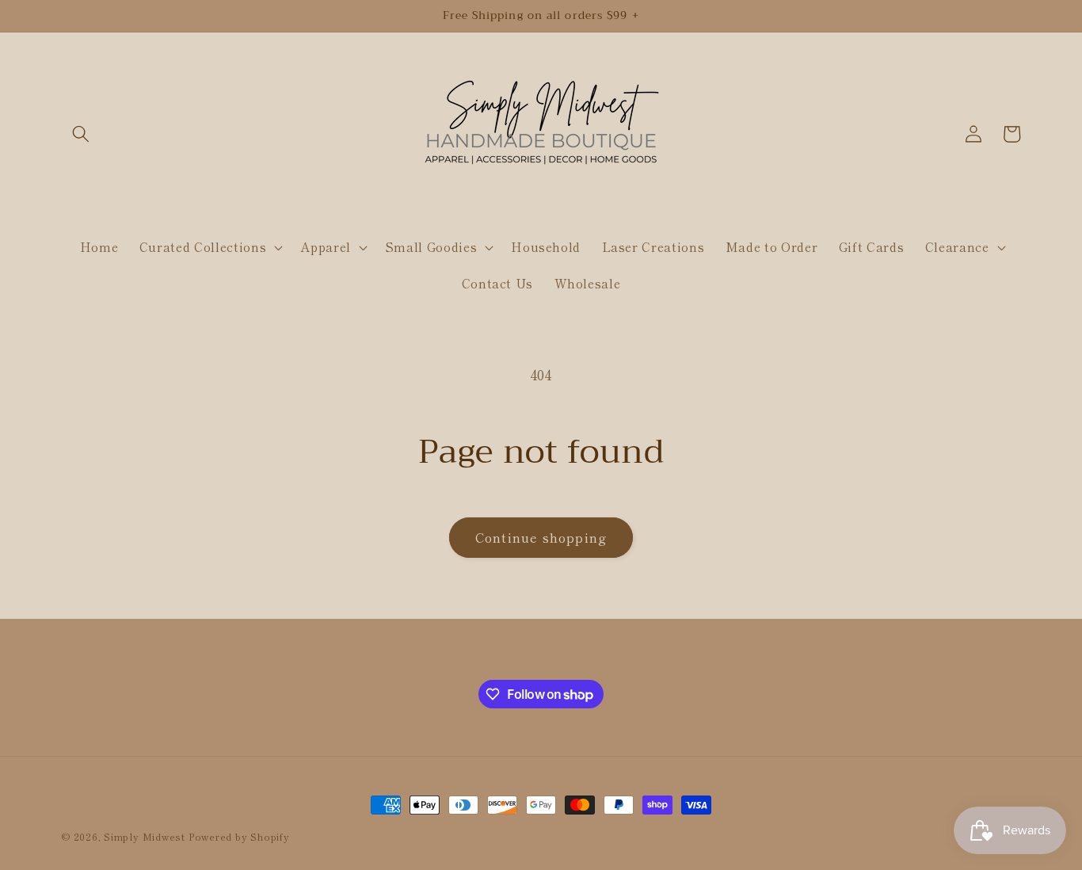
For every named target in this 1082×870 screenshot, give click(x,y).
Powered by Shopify (239, 836)
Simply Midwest (146, 836)
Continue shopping (541, 537)
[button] (81, 134)
